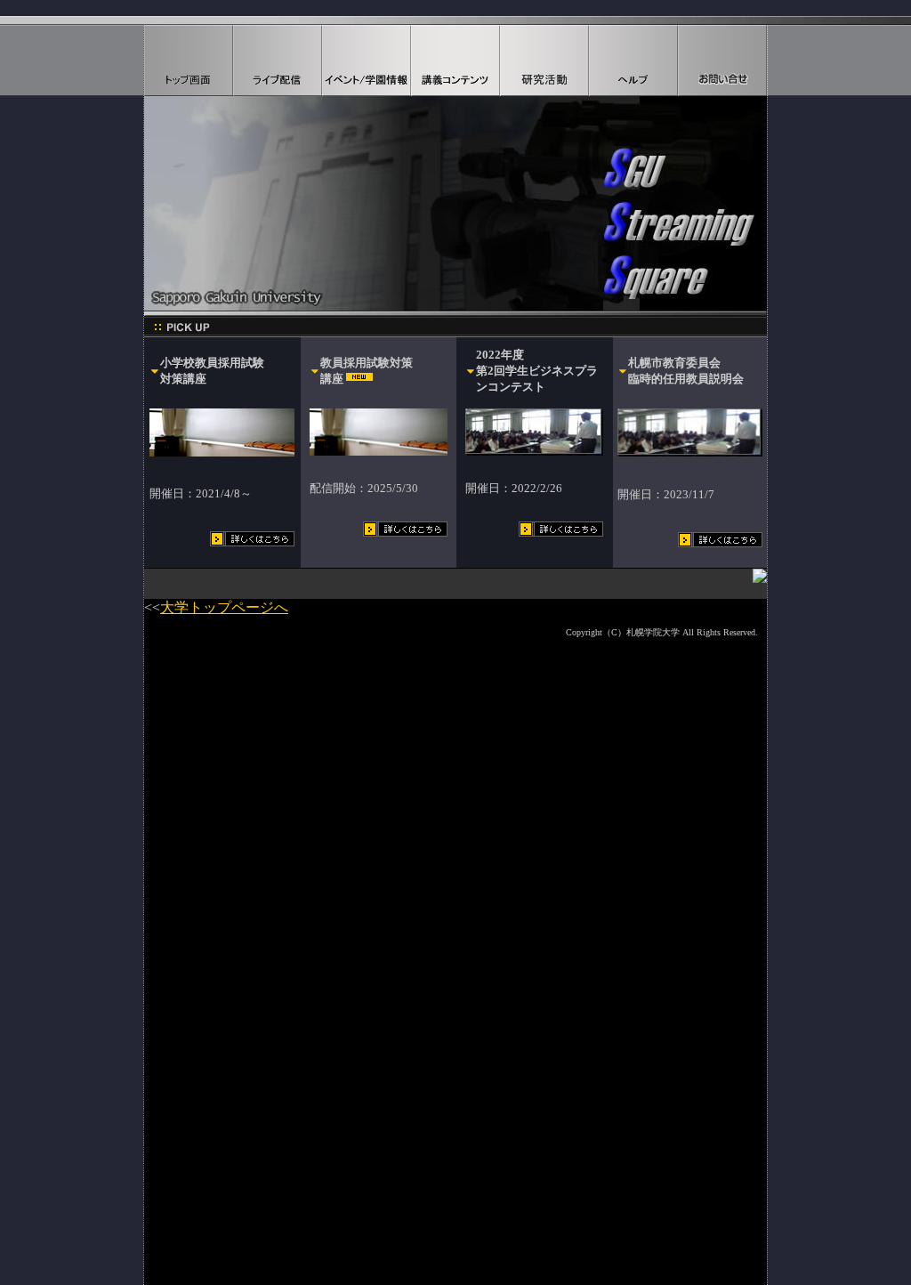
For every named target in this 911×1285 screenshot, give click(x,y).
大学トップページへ (224, 607)
